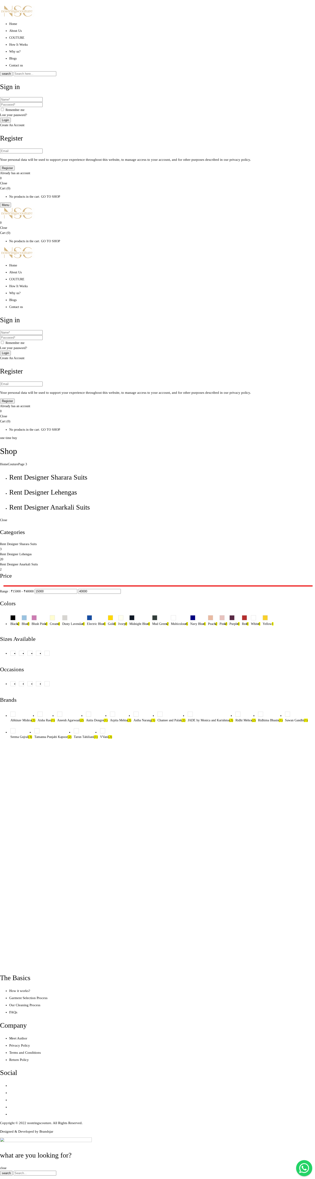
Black (14, 624)
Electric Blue (96, 624)
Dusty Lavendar (73, 624)
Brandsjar (46, 1131)
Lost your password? (13, 115)
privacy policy (239, 159)
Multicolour (179, 624)
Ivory (122, 624)
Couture (13, 464)
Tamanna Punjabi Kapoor (52, 737)
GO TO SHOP (50, 196)
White (255, 624)
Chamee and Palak (171, 720)
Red (245, 624)
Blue (25, 624)
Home (4, 464)
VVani (106, 737)
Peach (212, 624)
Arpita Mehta (120, 720)
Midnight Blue (139, 624)
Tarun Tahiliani (86, 737)
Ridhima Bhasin (270, 720)
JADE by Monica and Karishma (210, 720)
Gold (112, 624)
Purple (234, 624)
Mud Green (160, 624)
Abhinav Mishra (22, 720)
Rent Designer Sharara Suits (48, 477)
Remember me (15, 110)
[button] (157, 178)
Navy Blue (198, 624)
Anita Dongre (97, 720)
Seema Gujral (21, 737)
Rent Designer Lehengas (43, 492)
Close (3, 183)
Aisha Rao (46, 720)
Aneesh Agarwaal (70, 720)
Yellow (268, 624)
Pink (223, 624)
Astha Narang (144, 720)
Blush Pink (40, 624)
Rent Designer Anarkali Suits (49, 507)
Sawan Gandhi (296, 720)
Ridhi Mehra (245, 720)
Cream (55, 624)
